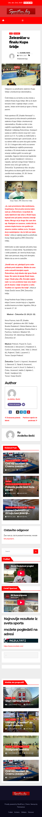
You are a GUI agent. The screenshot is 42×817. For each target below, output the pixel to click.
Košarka (13, 719)
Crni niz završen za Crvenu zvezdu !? (16, 465)
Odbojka (8, 746)
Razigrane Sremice (17, 749)
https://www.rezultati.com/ (13, 646)
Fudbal (8, 698)
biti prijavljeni (9, 539)
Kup (11, 33)
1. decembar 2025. (14, 704)
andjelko (22, 470)
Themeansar (21, 807)
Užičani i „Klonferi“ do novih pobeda (19, 724)
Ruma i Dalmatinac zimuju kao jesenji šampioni (17, 513)
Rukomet (16, 33)
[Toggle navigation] (22, 20)
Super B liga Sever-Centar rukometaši (18, 484)
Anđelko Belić (25, 53)
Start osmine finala (17, 700)
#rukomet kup (22, 59)
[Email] (23, 404)
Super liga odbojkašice (20, 746)
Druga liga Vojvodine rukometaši (16, 507)
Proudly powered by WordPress (15, 804)
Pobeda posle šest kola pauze (19, 488)
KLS (7, 719)
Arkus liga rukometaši (13, 460)
